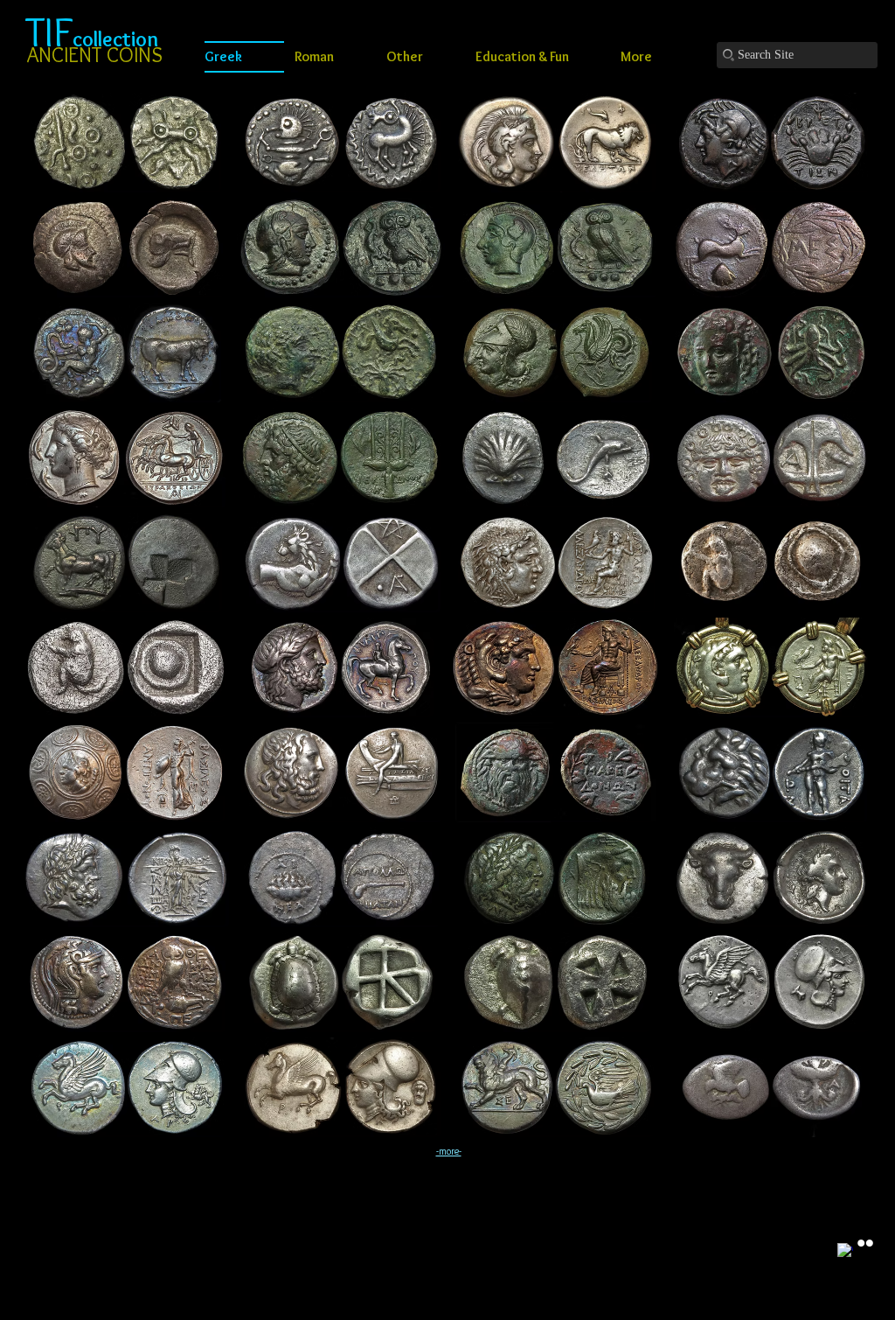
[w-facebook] (845, 1251)
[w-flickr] (865, 1243)
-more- (448, 1150)
